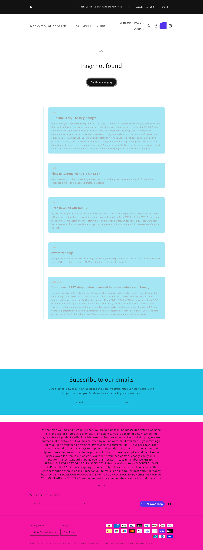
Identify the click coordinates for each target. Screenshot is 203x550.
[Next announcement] (128, 7)
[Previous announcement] (74, 7)
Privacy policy (95, 543)
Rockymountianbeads (46, 543)
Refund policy (80, 543)
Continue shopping (101, 82)
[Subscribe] (126, 402)
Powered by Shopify (63, 543)
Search (101, 485)
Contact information (145, 543)
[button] (88, 25)
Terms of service (110, 543)
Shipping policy (126, 543)
